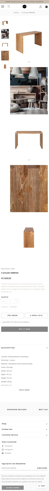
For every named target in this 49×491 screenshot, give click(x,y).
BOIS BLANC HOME (8, 269)
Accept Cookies (12, 488)
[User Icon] (40, 6)
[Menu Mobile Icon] (2, 6)
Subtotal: (4, 307)
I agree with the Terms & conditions (15, 322)
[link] (5, 23)
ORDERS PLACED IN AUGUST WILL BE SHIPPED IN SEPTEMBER (24, 1)
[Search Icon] (9, 6)
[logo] (24, 6)
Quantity (4, 297)
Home (16, 13)
